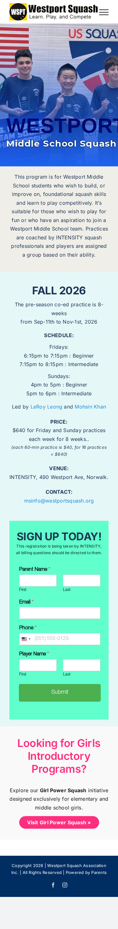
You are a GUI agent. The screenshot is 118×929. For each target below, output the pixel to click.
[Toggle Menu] (104, 12)
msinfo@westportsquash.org (59, 501)
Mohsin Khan (90, 406)
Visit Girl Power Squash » (59, 822)
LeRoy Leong (47, 406)
